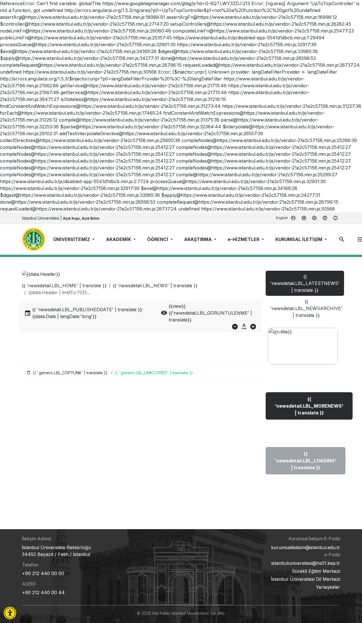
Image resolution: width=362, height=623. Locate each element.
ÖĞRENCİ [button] (158, 239)
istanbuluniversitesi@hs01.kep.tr (305, 563)
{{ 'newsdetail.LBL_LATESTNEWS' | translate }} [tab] (304, 283)
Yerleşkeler (328, 587)
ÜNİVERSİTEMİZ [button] (72, 239)
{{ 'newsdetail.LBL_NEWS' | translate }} (155, 285)
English (282, 218)
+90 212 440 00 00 (43, 573)
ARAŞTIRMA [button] (198, 239)
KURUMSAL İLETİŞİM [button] (299, 239)
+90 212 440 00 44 (43, 592)
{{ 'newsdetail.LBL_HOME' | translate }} (64, 285)
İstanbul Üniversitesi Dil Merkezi (305, 579)
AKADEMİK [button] (119, 239)
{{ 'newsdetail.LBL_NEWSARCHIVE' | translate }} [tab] (306, 308)
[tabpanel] (303, 406)
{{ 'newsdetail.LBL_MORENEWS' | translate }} (309, 406)
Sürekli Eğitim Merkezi (316, 571)
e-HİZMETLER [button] (244, 239)
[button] (10, 613)
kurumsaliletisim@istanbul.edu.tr (305, 547)
